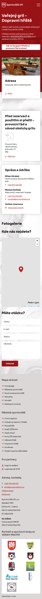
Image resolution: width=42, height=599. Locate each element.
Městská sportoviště (13, 389)
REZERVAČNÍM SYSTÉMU (21, 37)
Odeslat (10, 363)
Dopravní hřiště (11, 444)
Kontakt (8, 400)
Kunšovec (9, 447)
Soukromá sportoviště (14, 393)
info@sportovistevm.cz (14, 487)
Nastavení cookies (13, 404)
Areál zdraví (10, 433)
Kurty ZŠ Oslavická (13, 436)
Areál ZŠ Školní (11, 429)
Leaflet (24, 306)
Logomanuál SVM (12, 469)
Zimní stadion (11, 418)
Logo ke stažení (11, 465)
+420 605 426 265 (14, 185)
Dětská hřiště (10, 440)
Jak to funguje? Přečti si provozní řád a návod (18, 47)
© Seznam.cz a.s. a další (33, 306)
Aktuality (9, 397)
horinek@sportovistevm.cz (19, 199)
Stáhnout (11, 156)
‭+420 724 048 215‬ (11, 484)
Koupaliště (9, 426)
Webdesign (6, 596)
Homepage (9, 386)
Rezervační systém (16, 208)
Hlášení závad (7, 491)
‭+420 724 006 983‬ (14, 196)
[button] (21, 269)
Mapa (10, 93)
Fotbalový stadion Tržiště (16, 422)
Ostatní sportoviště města (16, 451)
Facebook (6, 494)
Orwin (13, 596)
